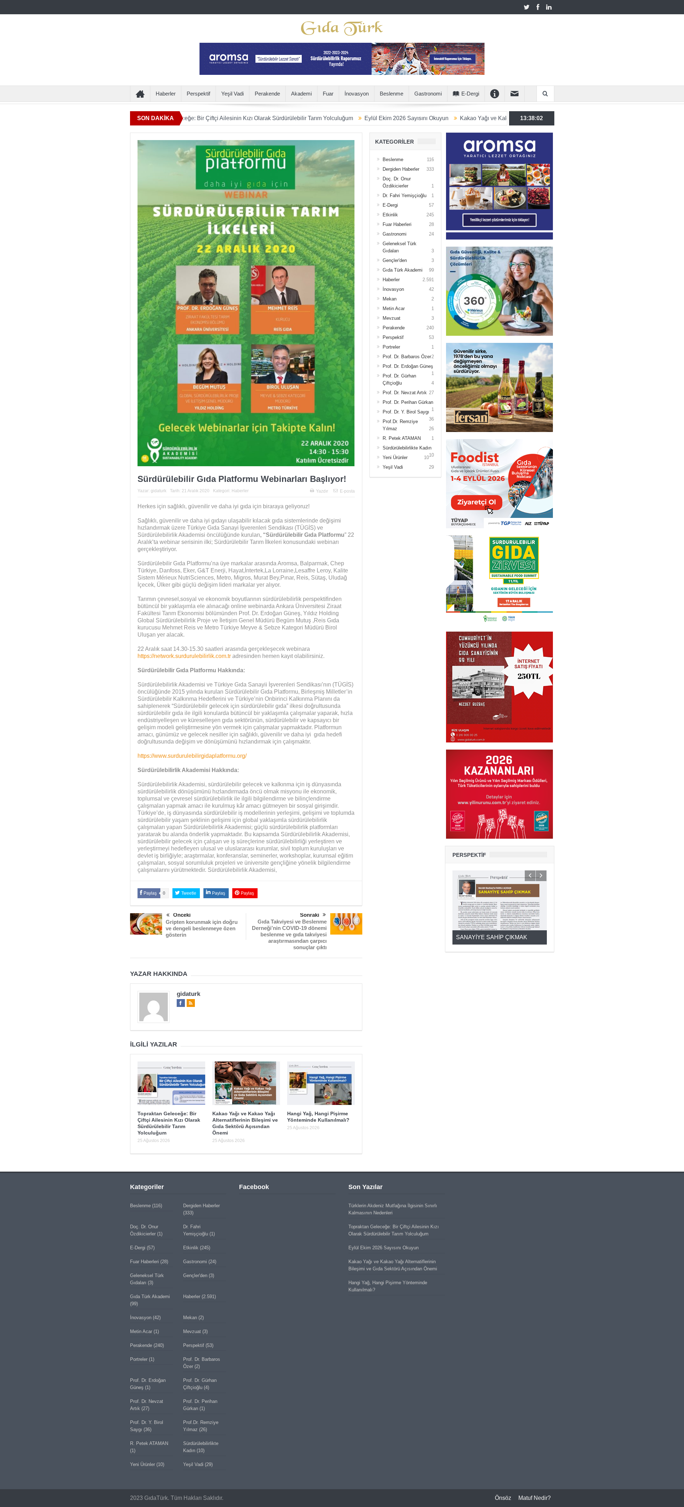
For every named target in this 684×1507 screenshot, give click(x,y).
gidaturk (158, 490)
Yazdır (322, 491)
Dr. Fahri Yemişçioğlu (404, 195)
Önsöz (503, 1498)
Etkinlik (390, 214)
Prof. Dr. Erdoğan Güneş (408, 366)
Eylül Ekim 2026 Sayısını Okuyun (335, 118)
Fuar (328, 94)
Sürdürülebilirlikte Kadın (407, 448)
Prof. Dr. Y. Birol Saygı (406, 412)
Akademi (301, 94)
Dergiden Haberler (401, 169)
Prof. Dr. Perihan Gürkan (408, 402)
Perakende (267, 94)
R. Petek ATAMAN (402, 438)
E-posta (347, 491)
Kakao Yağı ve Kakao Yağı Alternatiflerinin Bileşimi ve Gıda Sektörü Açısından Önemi (495, 118)
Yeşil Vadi (232, 94)
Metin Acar (394, 308)
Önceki (182, 915)
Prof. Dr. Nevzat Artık (405, 392)
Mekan (390, 299)
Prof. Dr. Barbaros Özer (407, 356)
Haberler (166, 94)
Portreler (391, 347)
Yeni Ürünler (395, 457)
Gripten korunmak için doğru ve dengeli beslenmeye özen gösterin (202, 928)
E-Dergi (470, 94)
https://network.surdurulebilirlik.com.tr (184, 656)
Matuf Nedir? (534, 1498)
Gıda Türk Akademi (403, 270)
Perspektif (198, 94)
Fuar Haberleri (397, 224)
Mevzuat (391, 318)
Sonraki (309, 915)
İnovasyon (356, 94)
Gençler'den (395, 260)
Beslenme (391, 94)
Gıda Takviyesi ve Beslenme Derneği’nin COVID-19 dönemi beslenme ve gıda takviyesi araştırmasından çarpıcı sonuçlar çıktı (289, 934)
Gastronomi (428, 94)
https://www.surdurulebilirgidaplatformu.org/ (192, 756)
